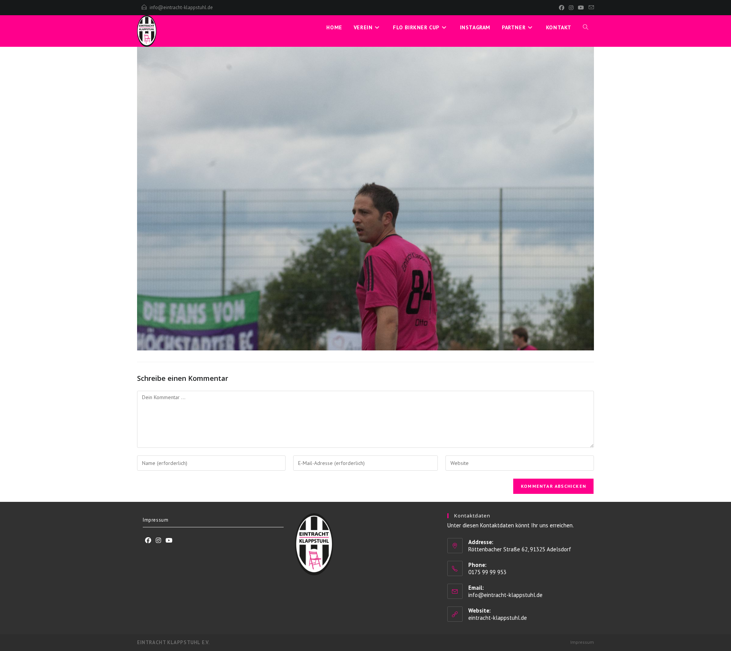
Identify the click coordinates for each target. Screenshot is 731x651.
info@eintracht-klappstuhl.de (181, 7)
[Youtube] (169, 540)
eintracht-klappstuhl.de (497, 617)
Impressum (155, 520)
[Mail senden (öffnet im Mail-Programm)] (590, 7)
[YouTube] (581, 7)
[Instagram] (571, 7)
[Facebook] (562, 7)
